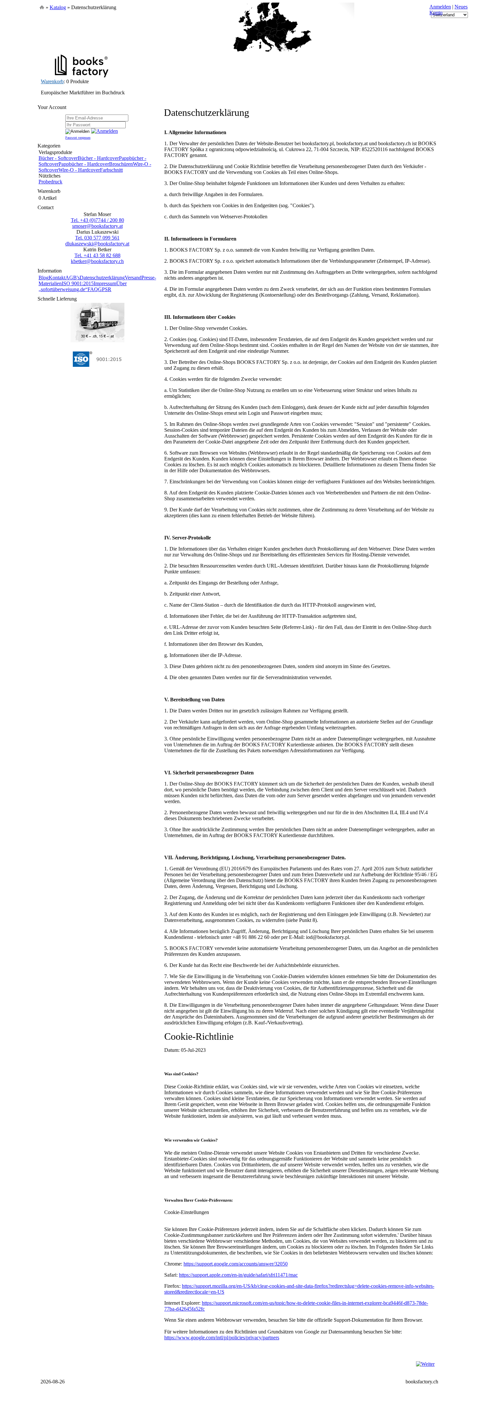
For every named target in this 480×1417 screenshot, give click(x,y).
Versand (133, 277)
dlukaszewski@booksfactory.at (97, 243)
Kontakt (57, 277)
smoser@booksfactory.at (97, 226)
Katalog (58, 7)
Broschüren (121, 164)
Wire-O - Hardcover (79, 170)
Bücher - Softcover (58, 158)
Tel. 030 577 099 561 (97, 238)
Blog (44, 277)
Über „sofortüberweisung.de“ (83, 286)
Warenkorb (52, 81)
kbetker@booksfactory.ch (97, 261)
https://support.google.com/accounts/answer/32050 (236, 1264)
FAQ (93, 289)
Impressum (105, 283)
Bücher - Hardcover (98, 158)
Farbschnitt (111, 170)
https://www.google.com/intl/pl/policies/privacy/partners (221, 1337)
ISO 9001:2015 (78, 283)
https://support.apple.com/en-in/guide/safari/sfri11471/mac (238, 1275)
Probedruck (50, 181)
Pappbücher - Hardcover (83, 164)
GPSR (104, 289)
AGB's (72, 277)
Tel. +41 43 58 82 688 (97, 255)
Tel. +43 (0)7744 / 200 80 (97, 220)
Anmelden (440, 6)
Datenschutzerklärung (102, 277)
